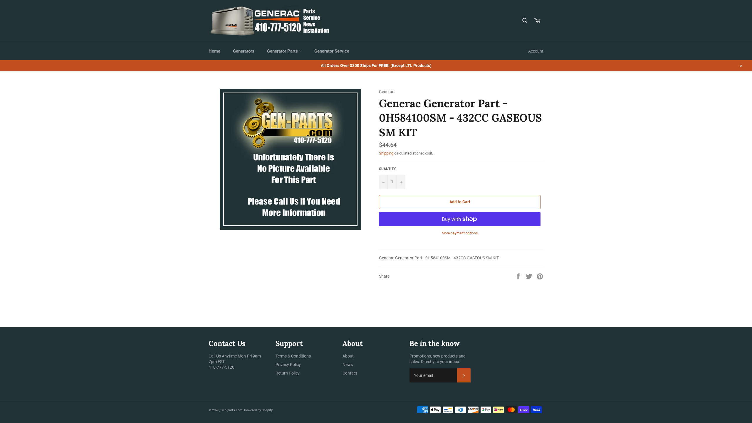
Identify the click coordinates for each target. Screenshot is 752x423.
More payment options (460, 233)
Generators (243, 51)
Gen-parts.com (231, 410)
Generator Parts (283, 51)
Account (535, 51)
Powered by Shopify (258, 410)
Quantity (387, 169)
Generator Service (331, 51)
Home (214, 51)
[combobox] (524, 21)
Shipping (386, 153)
